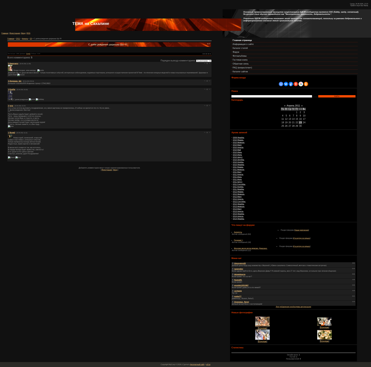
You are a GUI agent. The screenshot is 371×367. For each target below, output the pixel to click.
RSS (28, 33)
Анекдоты (238, 232)
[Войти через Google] (301, 84)
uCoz (208, 365)
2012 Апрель (238, 199)
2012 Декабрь (238, 204)
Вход (23, 33)
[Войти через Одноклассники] (306, 84)
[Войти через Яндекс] (296, 84)
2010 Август (238, 157)
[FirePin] (10, 99)
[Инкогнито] (10, 70)
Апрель (25, 39)
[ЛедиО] (10, 138)
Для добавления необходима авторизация (293, 307)
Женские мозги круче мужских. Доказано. (250, 248)
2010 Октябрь (238, 160)
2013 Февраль (238, 207)
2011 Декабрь (238, 189)
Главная (4, 33)
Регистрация (15, 33)
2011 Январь (238, 167)
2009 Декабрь (238, 138)
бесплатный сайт (197, 365)
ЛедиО (28, 53)
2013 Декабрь (238, 214)
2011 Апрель (238, 175)
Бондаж (262, 328)
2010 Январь (238, 140)
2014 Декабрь (238, 219)
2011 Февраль (238, 170)
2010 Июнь (237, 152)
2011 (18, 39)
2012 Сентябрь (239, 202)
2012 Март (237, 197)
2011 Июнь (237, 177)
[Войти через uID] (281, 84)
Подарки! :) (238, 240)
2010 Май (237, 150)
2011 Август (237, 182)
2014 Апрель (238, 216)
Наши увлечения (302, 230)
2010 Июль (237, 155)
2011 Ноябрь (238, 187)
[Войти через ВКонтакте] (286, 84)
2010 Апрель (238, 147)
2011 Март (237, 172)
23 (300, 122)
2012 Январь (238, 192)
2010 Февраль (238, 142)
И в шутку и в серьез (301, 238)
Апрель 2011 (293, 105)
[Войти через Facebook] (291, 84)
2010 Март (237, 145)
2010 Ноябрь (238, 162)
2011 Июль (237, 179)
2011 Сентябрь (239, 184)
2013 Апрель (238, 211)
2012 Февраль (238, 194)
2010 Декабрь (238, 165)
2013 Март (237, 209)
